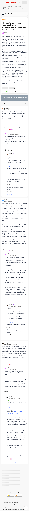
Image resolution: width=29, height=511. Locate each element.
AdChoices (23, 509)
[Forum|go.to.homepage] (10, 3)
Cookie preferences (6, 507)
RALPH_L (6, 343)
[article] (14, 118)
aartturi (5, 32)
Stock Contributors (18, 6)
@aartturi (11, 166)
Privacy (18, 504)
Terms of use (14, 504)
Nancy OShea (7, 108)
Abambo (10, 153)
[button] (2, 3)
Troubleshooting (12, 88)
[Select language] (20, 3)
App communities (10, 6)
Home (4, 6)
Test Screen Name (8, 199)
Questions (4, 7)
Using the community (6, 504)
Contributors (5, 88)
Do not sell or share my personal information (11, 509)
